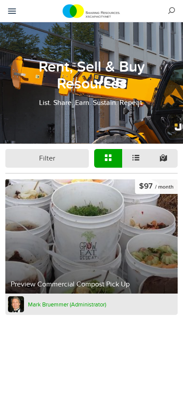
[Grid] (108, 158)
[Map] (164, 158)
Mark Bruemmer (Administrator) (67, 304)
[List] (136, 158)
